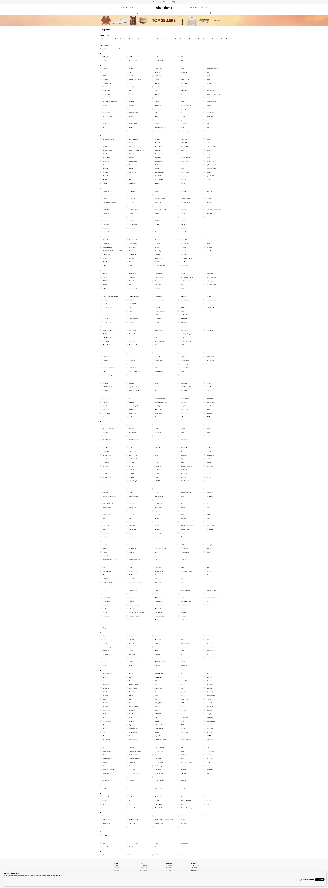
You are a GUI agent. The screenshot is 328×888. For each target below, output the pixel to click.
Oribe (182, 567)
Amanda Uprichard (160, 98)
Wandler (131, 816)
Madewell (105, 500)
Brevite (182, 168)
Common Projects (185, 198)
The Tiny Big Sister (160, 766)
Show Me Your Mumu (134, 714)
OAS (104, 575)
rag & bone (106, 650)
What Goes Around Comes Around (164, 819)
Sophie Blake (158, 736)
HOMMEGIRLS (159, 371)
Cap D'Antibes (107, 217)
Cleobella (157, 220)
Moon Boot (210, 492)
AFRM (104, 123)
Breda (182, 165)
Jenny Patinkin (159, 413)
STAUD (182, 725)
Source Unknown (185, 680)
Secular (105, 736)
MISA (182, 503)
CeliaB (131, 213)
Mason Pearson (159, 489)
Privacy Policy (60, 875)
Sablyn (105, 677)
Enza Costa (158, 284)
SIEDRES (131, 721)
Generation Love (107, 345)
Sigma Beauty (132, 725)
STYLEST (209, 699)
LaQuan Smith (107, 477)
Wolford (183, 819)
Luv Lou (209, 477)
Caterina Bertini (133, 206)
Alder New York (133, 98)
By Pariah (209, 172)
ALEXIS (131, 116)
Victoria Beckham (159, 808)
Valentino (105, 800)
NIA (156, 552)
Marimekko (132, 503)
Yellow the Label (133, 843)
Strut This (209, 688)
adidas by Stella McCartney (110, 101)
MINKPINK (183, 500)
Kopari (208, 428)
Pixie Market (158, 594)
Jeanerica (131, 402)
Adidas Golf (106, 105)
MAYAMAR (157, 500)
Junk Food (209, 413)
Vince (182, 797)
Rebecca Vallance (133, 647)
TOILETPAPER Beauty (186, 762)
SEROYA (131, 673)
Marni (130, 518)
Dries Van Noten (185, 265)
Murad (208, 522)
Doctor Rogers (159, 251)
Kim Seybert (184, 425)
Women (102, 35)
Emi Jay (131, 284)
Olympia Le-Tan (159, 571)
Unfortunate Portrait (160, 788)
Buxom (208, 157)
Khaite (156, 428)
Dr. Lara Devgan (185, 243)
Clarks (156, 217)
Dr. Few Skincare (185, 240)
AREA (182, 127)
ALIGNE (131, 127)
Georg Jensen (132, 330)
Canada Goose (107, 213)
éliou (104, 288)
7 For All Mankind (160, 60)
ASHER (208, 76)
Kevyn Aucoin (158, 425)
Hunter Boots (210, 356)
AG (104, 127)
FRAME (157, 322)
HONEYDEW (184, 353)
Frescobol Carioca (211, 300)
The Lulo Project (159, 747)
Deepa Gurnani (133, 243)
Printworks (184, 616)
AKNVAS (131, 94)
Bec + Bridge (132, 168)
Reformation (132, 654)
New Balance (158, 545)
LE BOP (131, 466)
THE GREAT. (132, 769)
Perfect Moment (133, 590)
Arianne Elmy (184, 131)
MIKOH (182, 496)
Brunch (208, 139)
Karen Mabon (106, 436)
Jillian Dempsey (185, 398)
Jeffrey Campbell (133, 406)
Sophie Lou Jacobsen (160, 739)
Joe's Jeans (184, 417)
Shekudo (131, 703)
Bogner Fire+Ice (185, 139)
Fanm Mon (106, 314)
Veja (130, 800)
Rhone (156, 647)
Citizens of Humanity (160, 209)
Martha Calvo (132, 529)
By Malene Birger (211, 168)
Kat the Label (132, 432)
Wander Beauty (107, 827)
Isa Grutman (184, 390)
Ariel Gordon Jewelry (212, 68)
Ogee (130, 567)
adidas (105, 98)
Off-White (105, 578)
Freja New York (185, 322)
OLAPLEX (131, 575)
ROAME (183, 639)
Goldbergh (132, 341)
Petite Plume (132, 608)
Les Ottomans (158, 470)
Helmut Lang (132, 367)
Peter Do (131, 601)
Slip (156, 717)
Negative (131, 552)
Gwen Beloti (210, 330)
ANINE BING (184, 87)
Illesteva (105, 390)
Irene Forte (158, 387)
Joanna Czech (184, 409)
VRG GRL (209, 800)
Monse (182, 533)
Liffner (182, 451)
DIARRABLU (158, 243)
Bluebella (157, 183)
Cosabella (183, 224)
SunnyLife (209, 710)
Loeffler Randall (211, 447)
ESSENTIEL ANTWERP (187, 277)
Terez (104, 777)
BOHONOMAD (184, 142)
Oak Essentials (107, 571)
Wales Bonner (107, 823)
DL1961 (157, 247)
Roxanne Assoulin (211, 650)
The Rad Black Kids (160, 762)
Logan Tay (209, 451)
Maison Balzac (107, 507)
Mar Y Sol (131, 536)
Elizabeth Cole (133, 281)
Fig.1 (130, 307)
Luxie (208, 481)
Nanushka (106, 556)
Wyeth (208, 816)
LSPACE (209, 462)
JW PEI (208, 417)
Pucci (208, 601)
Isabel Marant (184, 383)
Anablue (157, 123)
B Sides (209, 142)
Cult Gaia (209, 213)
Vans (104, 804)
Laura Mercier (132, 451)
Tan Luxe (105, 755)
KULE (208, 436)
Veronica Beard (133, 808)
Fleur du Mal (132, 322)
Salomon (105, 695)
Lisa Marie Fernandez (186, 466)
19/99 (130, 56)
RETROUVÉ (158, 639)
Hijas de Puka (158, 360)
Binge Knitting (158, 150)
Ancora (182, 68)
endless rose (158, 273)
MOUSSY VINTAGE (212, 511)
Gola (130, 337)
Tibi (182, 747)
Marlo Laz (131, 514)
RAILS (104, 661)
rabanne (105, 643)
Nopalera (183, 556)
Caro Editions (107, 228)
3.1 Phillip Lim (133, 60)
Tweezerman (210, 769)
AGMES (131, 68)
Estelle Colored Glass (186, 281)
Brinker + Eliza (185, 172)
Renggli (131, 661)
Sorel (182, 673)
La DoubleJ (106, 462)
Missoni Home (184, 518)
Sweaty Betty (210, 732)
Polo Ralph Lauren (160, 605)
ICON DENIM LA (107, 387)
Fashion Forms (107, 322)
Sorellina (183, 677)
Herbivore (131, 375)
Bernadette (158, 142)
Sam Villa (105, 706)
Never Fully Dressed (134, 559)
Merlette (157, 529)
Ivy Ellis (209, 390)
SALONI (105, 699)
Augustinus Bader (211, 101)
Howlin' (183, 371)
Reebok (131, 650)
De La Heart (132, 247)
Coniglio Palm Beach (186, 206)
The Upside (158, 769)
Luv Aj (208, 473)
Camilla (105, 206)
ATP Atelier (210, 98)
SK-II (156, 691)
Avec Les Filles (211, 112)
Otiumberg (209, 571)
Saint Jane (106, 688)
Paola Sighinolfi (107, 597)
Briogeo (183, 176)
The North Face (159, 751)
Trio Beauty (210, 755)
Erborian (157, 288)
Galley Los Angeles (108, 330)
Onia (156, 578)
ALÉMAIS (131, 101)
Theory (157, 755)
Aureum (209, 105)
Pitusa (156, 590)
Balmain (105, 168)
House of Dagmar (185, 364)
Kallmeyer (105, 432)
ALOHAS (157, 79)
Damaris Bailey (107, 243)
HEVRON (157, 356)
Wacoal (105, 816)
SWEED (209, 736)
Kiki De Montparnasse (161, 436)
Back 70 (105, 146)
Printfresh (183, 612)
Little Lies (183, 477)
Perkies (131, 597)
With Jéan (183, 816)
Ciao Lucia (158, 202)
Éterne (182, 284)
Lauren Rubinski (133, 455)
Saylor (105, 725)
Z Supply (183, 855)
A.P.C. (104, 76)
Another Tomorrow (186, 105)
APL (182, 112)
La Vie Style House (134, 459)
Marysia (131, 533)
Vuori (208, 804)
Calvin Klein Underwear (109, 202)
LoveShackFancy (211, 459)
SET (130, 680)
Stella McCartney (185, 732)
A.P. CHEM (106, 79)
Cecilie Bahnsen (133, 209)
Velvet (130, 804)
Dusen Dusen (210, 251)
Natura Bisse (132, 548)
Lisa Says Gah (185, 470)
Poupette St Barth (185, 590)
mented (157, 525)
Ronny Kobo (184, 658)
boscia (182, 150)
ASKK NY (209, 83)
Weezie (157, 816)
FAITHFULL (106, 303)
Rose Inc (183, 661)
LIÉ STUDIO (184, 447)
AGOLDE (131, 72)
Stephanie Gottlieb (186, 739)
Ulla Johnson (132, 788)
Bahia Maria (106, 157)
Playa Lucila (158, 601)
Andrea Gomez (185, 76)
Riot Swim (157, 654)
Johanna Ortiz (210, 398)
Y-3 (104, 843)
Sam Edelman (107, 703)
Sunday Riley (210, 703)
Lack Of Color (107, 455)
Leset (156, 462)
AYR (208, 123)
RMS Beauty (158, 665)
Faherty (105, 300)
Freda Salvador (185, 307)
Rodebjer (183, 650)
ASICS (208, 79)
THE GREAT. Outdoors (135, 773)
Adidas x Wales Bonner (109, 109)
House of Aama (185, 360)
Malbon (105, 518)
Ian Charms (106, 383)
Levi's (156, 477)
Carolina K (132, 191)
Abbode (105, 87)
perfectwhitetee (133, 594)
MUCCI (208, 518)
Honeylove (183, 356)
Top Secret (183, 777)
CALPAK (105, 198)
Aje (130, 90)
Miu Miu (183, 522)
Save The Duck (107, 721)
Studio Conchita (211, 695)
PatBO (105, 612)
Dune (208, 240)
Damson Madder (107, 247)
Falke (104, 311)
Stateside (183, 721)
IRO (156, 390)
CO (156, 228)
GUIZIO (183, 345)
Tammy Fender (107, 751)
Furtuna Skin (210, 307)
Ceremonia (132, 217)
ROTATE (209, 639)
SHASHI (131, 695)
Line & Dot (183, 455)
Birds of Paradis (159, 154)
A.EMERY (105, 68)
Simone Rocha (159, 673)
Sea (104, 732)
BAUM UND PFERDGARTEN (136, 150)
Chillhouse (132, 228)
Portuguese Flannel (160, 616)
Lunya (208, 470)
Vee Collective (132, 797)
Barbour (105, 179)
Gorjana (157, 337)
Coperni (183, 213)
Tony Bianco (184, 773)
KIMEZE (157, 439)
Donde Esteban (159, 258)
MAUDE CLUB (159, 496)
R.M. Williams (107, 636)
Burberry (209, 150)
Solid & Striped (159, 728)
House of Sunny (185, 367)
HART (104, 371)
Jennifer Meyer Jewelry (161, 398)
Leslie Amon (158, 466)
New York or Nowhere (160, 548)
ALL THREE (158, 76)
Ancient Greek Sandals (161, 131)
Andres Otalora (185, 83)
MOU (208, 507)
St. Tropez (183, 710)
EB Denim (105, 273)
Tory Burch (183, 780)
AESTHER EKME (107, 116)
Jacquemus (106, 398)
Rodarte (183, 647)
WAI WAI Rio (106, 819)
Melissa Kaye (158, 522)
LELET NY (157, 447)
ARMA (208, 72)
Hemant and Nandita (134, 371)
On (155, 575)
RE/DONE (131, 643)
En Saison (157, 281)
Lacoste (105, 459)
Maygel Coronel (159, 503)
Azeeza (208, 127)
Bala (104, 165)
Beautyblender (133, 161)
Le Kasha (131, 477)
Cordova (183, 217)
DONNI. (157, 262)
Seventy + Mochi (133, 684)
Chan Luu (131, 220)
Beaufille (131, 157)
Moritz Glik (210, 500)
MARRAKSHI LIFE (134, 525)
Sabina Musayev (107, 673)
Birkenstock (158, 157)
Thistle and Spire (159, 780)
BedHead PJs (132, 172)
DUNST (209, 243)
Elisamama (132, 277)
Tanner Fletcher (107, 758)
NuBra (208, 552)
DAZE (104, 265)
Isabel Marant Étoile (186, 387)
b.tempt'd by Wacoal (108, 139)
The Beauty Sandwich (135, 751)
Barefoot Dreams (133, 139)
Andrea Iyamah (185, 79)
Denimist (131, 262)
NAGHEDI (105, 548)
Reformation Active (134, 658)
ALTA (156, 90)
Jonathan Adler (211, 402)
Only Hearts (158, 582)
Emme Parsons (133, 288)
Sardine (105, 714)
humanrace (184, 375)
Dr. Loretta (183, 247)
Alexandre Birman (134, 109)
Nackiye (105, 545)
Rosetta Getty (184, 665)
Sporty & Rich (184, 699)
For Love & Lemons (160, 311)
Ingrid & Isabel (133, 387)
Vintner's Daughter (186, 800)
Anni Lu (183, 94)
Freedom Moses (185, 314)
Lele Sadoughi (133, 481)
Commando (184, 191)
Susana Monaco (211, 721)
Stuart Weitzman (211, 691)
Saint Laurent (107, 691)
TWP (208, 773)
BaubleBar (132, 146)
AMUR (156, 120)
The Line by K (132, 780)
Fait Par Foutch (107, 307)
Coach (156, 231)
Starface (183, 714)
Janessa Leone (107, 417)
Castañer (131, 202)
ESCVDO (183, 273)
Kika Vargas (158, 432)
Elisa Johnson (132, 273)
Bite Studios (158, 165)
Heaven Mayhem (133, 364)
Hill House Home (159, 364)
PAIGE (105, 590)
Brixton (183, 183)
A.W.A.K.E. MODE (107, 83)
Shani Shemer (133, 691)
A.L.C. (104, 72)
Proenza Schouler (211, 590)
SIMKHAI (131, 736)
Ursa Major (184, 788)
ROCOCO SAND (185, 643)
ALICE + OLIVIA (133, 123)
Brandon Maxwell (185, 157)
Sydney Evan (210, 739)
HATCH (131, 356)
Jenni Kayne (158, 406)
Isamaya (209, 383)
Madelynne (106, 492)
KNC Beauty (184, 439)
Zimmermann (132, 855)
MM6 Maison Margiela (187, 525)
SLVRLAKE (158, 721)
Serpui (130, 677)
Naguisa (105, 552)
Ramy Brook (132, 636)
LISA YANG (184, 473)
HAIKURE (105, 353)
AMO (156, 116)
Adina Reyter (106, 112)
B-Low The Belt (159, 179)
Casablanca (132, 198)
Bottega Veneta (185, 154)
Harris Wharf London (109, 367)
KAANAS (105, 425)
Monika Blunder (185, 529)
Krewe (208, 432)
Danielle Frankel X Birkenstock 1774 (113, 251)
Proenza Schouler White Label (215, 594)
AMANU (157, 101)
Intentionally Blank (134, 390)
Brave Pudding (185, 161)
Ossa (182, 582)
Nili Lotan (157, 559)
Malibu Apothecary (108, 522)
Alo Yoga (157, 83)
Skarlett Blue (158, 688)
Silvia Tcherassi (133, 732)
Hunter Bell (210, 353)
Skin (156, 699)
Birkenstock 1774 (159, 161)
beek (130, 176)
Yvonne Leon (184, 843)
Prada (182, 597)
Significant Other (133, 728)
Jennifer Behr (132, 413)
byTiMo (209, 179)
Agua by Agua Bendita (135, 79)
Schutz (105, 728)
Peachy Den (106, 616)
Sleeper (157, 710)
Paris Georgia (106, 601)
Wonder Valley (184, 827)
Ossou (208, 567)
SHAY (130, 699)
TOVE (208, 747)
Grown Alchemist (185, 330)
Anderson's (184, 72)
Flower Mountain (159, 300)
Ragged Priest (107, 654)
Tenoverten (106, 773)
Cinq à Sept (158, 206)
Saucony (105, 717)
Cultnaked (209, 217)
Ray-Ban (131, 639)
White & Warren (159, 823)
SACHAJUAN (106, 684)
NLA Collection (185, 545)
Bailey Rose (106, 161)
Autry (208, 109)
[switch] (101, 56)
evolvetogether (210, 281)
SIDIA (130, 717)
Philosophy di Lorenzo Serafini (137, 612)
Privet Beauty (184, 619)
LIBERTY (157, 481)
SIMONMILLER (159, 677)
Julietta (208, 409)
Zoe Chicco (158, 855)
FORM (156, 314)
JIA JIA (156, 417)
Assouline (209, 87)
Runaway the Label (212, 658)
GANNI (105, 334)
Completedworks (185, 202)
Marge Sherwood (133, 496)
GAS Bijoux (106, 341)
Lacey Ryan (106, 451)
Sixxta (156, 684)
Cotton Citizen (185, 231)
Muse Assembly (211, 525)
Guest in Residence (186, 341)
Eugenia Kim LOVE (212, 277)
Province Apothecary (212, 597)
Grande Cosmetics (160, 341)
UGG (104, 788)
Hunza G (209, 364)
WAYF (130, 827)
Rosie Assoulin (211, 636)
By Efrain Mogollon (212, 165)
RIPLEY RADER (159, 658)
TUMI (208, 766)
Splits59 (183, 695)
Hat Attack (132, 353)
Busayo (209, 154)
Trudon (208, 762)
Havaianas (132, 360)
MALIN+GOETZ (107, 525)
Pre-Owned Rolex (185, 605)
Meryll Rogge (158, 533)
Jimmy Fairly (184, 406)
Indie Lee (131, 383)
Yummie (131, 847)
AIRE (130, 83)
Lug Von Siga (210, 466)
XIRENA (105, 835)
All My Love (158, 72)
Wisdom (157, 827)
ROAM (182, 636)
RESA (130, 665)
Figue (130, 311)
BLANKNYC (158, 176)
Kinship (183, 428)
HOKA (156, 367)
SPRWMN (183, 703)
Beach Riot (132, 154)
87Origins (183, 56)
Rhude (156, 650)
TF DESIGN (106, 780)
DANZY (105, 258)
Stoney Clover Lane (212, 680)
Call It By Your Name (108, 195)
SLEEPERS (158, 714)
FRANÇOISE (184, 296)
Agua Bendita (132, 76)
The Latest (132, 777)
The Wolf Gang (159, 773)
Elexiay (105, 284)
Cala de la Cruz (107, 191)
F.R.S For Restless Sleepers (110, 296)
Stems (182, 736)
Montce (183, 536)
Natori (130, 545)
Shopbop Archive (133, 706)
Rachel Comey (107, 647)
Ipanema (157, 383)
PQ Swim (183, 594)
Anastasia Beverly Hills (161, 127)
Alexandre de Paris (134, 112)
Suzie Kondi (210, 728)
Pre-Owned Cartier (186, 601)
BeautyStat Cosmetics (135, 165)
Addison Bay (106, 94)
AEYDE (105, 120)
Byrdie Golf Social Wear (213, 176)
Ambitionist (158, 105)
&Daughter (106, 56)
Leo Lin (157, 459)
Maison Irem (106, 511)
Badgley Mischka (107, 150)
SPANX (182, 684)
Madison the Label (108, 503)
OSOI (182, 578)
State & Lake (184, 717)
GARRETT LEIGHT (108, 337)
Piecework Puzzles (134, 616)
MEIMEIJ (157, 514)
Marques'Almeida (133, 522)
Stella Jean (184, 728)
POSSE (157, 619)
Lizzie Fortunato (185, 481)
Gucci (182, 337)
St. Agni (183, 706)
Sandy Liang (106, 710)
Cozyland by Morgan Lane (214, 209)
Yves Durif (157, 847)
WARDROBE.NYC (133, 819)
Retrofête (157, 636)
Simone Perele (133, 739)
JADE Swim (106, 402)
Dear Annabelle (133, 240)
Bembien (157, 139)
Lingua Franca (184, 459)
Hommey (157, 375)
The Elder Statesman (134, 758)
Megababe (157, 511)
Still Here (209, 677)
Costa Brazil (184, 228)
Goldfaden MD (133, 345)
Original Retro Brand (186, 571)
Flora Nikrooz (158, 296)
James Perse (106, 409)
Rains (104, 665)
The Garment (132, 766)
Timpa (182, 751)
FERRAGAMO (132, 303)
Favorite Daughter (134, 296)
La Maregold (106, 470)
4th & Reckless (159, 56)
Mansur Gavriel (107, 533)
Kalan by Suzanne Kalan (109, 428)
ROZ (208, 654)
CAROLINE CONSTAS (135, 195)
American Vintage (159, 109)
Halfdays (105, 360)
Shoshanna (132, 710)
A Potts (183, 116)
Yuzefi (156, 843)
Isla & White (210, 387)
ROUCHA (209, 643)
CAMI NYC (106, 209)
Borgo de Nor (184, 146)
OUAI (208, 575)
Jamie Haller (106, 413)
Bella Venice (132, 183)
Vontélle (209, 797)
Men (108, 35)
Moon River (210, 496)
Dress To (183, 262)
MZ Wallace (210, 529)
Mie (182, 489)
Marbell (105, 536)
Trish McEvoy (210, 758)
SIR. (156, 680)
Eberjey (105, 277)
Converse (183, 209)
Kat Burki (131, 428)
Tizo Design (184, 755)
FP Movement (158, 318)
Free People (184, 318)
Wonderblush (184, 823)
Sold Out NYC (158, 725)
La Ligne (105, 466)
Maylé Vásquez (159, 507)
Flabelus (131, 314)
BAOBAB (105, 176)
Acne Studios (106, 90)
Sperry (182, 688)
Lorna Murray (210, 455)
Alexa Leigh (132, 105)
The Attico (132, 747)
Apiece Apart (184, 109)
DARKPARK (106, 262)
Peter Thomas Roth (134, 605)
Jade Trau (105, 406)
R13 (104, 639)
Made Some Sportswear (109, 496)
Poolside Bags (159, 608)
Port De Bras (158, 612)
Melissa (157, 518)
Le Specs (157, 473)
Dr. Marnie (183, 251)
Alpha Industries (159, 87)
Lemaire (157, 451)
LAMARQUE (106, 473)
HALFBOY (105, 356)
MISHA (182, 511)
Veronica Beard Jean (160, 797)
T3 (103, 747)
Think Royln (158, 777)
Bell (130, 179)
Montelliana (210, 489)
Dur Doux (209, 247)
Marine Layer (132, 507)
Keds (130, 436)
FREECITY (183, 311)
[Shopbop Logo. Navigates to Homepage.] (164, 8)
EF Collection (106, 281)
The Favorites (132, 762)
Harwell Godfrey (107, 375)
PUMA (208, 605)
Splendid (183, 691)
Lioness (183, 462)
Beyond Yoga (158, 146)
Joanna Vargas (185, 413)
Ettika (182, 288)
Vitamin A (183, 804)
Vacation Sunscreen (108, 797)
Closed (157, 224)
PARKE (105, 608)
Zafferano (105, 855)
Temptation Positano (108, 769)
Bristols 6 (183, 179)
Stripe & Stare (210, 684)
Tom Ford (183, 769)
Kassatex (131, 425)
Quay (104, 628)
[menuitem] (123, 7)
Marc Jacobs (132, 489)
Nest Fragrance (133, 556)
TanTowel (105, 762)
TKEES (182, 758)
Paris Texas (106, 605)
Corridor (183, 220)
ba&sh (105, 142)
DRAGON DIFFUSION (186, 258)
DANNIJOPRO (106, 254)
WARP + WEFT (133, 823)
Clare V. (157, 213)
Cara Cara (106, 220)
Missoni (183, 514)
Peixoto (105, 619)
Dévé (130, 265)
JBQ (130, 398)
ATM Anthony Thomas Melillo (215, 94)
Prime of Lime (184, 608)
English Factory (159, 277)
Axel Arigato (210, 120)
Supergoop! (210, 717)
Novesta (209, 548)
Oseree (182, 575)
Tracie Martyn (210, 751)
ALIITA (130, 131)
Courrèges (209, 198)
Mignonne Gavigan (186, 492)
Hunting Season (211, 360)
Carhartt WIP (106, 224)
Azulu (208, 131)
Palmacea (105, 594)
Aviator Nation (210, 116)
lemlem (157, 455)
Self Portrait (106, 739)
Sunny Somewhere (212, 714)
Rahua (105, 658)
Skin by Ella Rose (159, 703)
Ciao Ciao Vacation (160, 198)
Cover (208, 206)
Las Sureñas (132, 447)
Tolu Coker (184, 766)
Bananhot (105, 172)
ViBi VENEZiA (158, 804)
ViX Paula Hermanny (186, 808)
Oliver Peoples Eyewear (135, 582)
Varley (104, 808)
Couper (208, 195)
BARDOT (105, 183)
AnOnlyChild (184, 98)
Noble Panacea (185, 548)
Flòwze (157, 303)
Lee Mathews (132, 470)
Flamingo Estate (133, 318)
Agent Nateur (106, 131)
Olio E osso (132, 578)
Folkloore (157, 307)
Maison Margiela (107, 514)
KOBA (208, 425)
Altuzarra (157, 94)
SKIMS (157, 695)
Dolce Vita (157, 254)
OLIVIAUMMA (158, 567)
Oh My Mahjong (133, 571)
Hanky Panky (106, 364)
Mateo (156, 492)
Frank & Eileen (185, 300)
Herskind (157, 353)
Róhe (182, 654)
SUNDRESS (210, 706)
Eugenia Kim (210, 273)
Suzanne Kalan (211, 725)
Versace (157, 800)
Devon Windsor (159, 240)
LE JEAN (131, 473)
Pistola (131, 619)
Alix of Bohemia (159, 68)
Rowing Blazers (211, 647)
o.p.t (104, 567)
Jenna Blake (132, 409)
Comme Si (183, 195)
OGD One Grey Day (108, 582)
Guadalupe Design (186, 334)
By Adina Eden (210, 161)
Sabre (104, 680)
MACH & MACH (107, 489)
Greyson (157, 345)
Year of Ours (106, 847)
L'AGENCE (106, 447)
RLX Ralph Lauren (160, 661)
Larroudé (105, 481)
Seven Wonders (133, 688)
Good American (159, 330)
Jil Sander (183, 402)
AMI (156, 112)
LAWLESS (132, 462)
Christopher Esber (160, 195)
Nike (156, 556)
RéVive (156, 643)
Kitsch (182, 432)
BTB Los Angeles (211, 146)
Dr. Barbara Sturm (160, 265)
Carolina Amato (107, 231)
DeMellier (131, 258)
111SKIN (105, 60)
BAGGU (105, 154)
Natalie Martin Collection (110, 559)
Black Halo (158, 168)
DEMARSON (132, 254)
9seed (182, 60)
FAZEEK (131, 300)
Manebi (105, 529)
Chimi (130, 231)
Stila (208, 673)
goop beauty (158, 334)
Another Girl (184, 101)
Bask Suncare (132, 142)
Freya (208, 303)
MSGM (208, 514)
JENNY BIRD (158, 409)
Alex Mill (131, 120)
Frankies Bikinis (185, 303)
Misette (183, 507)
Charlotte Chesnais (134, 224)
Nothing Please (211, 545)
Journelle (209, 406)
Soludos (157, 732)
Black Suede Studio (160, 172)
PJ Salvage (158, 597)
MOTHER (209, 503)
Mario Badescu (133, 511)
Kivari (182, 436)
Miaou (156, 536)
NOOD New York (185, 552)
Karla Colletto (107, 439)
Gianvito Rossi (133, 334)
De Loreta (131, 251)
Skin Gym (157, 706)
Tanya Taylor (106, 766)
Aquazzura (183, 123)
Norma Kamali (185, 559)
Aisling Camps (133, 87)
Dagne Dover (106, 240)
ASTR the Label (211, 90)
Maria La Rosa (133, 500)
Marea (130, 492)
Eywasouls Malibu (211, 284)
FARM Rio (105, 318)
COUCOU (209, 191)
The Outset (158, 758)
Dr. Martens (184, 254)
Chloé (156, 191)
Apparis (183, 120)
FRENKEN (209, 296)
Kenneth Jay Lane (133, 439)
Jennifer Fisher (133, 417)
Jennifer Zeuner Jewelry (161, 402)
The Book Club (133, 755)
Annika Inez (184, 90)
